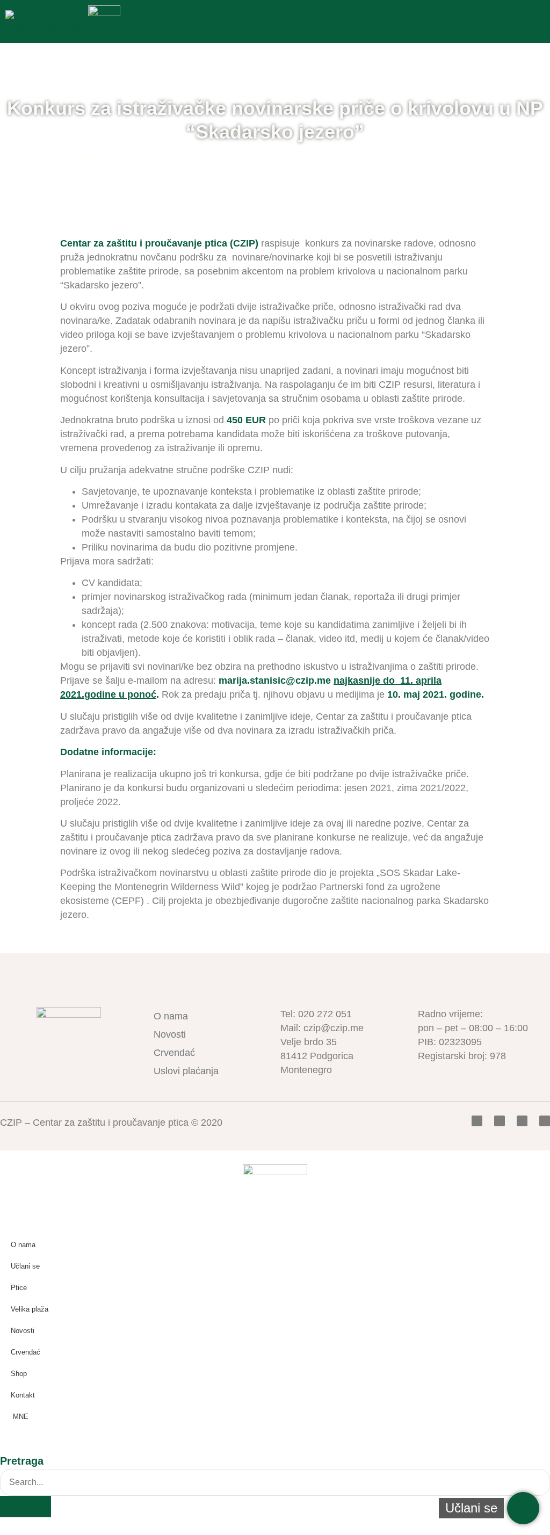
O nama (171, 1016)
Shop (19, 1374)
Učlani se (25, 1266)
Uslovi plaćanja (186, 1071)
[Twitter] (499, 1121)
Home (92, 159)
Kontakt (23, 1395)
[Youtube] (522, 1121)
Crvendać (174, 1052)
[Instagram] (544, 1121)
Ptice (19, 1288)
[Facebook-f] (477, 1121)
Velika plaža (29, 1309)
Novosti (128, 159)
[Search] (25, 1506)
